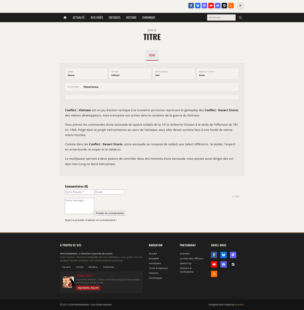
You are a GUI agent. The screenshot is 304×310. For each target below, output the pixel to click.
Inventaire (155, 263)
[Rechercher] (240, 17)
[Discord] (217, 5)
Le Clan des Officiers (191, 258)
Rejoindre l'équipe (88, 287)
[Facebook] (191, 5)
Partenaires (108, 266)
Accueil (153, 253)
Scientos (185, 253)
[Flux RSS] (231, 5)
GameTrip (185, 263)
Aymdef (239, 304)
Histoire (131, 17)
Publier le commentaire (110, 213)
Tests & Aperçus (158, 268)
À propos (66, 266)
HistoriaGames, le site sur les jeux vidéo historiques (85, 6)
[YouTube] (211, 5)
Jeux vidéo (96, 17)
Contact (79, 266)
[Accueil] (65, 17)
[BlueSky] (223, 255)
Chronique (148, 17)
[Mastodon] (204, 5)
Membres (93, 266)
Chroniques (155, 277)
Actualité (79, 17)
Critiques (114, 17)
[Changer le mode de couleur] (240, 5)
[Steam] (224, 5)
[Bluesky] (197, 5)
